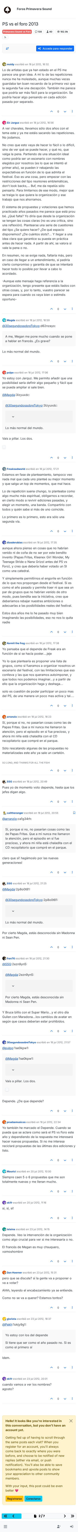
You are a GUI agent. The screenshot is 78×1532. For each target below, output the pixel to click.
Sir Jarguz (13, 122)
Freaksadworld (16, 468)
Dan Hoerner (14, 1272)
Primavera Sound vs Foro (17, 31)
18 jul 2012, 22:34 (50, 1122)
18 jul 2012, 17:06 (38, 372)
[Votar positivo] (51, 111)
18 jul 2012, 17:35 (47, 542)
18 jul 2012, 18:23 (41, 716)
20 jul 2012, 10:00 (41, 1171)
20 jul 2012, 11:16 (36, 1202)
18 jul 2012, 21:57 (60, 1042)
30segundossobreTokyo (21, 1042)
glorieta (11, 1318)
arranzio (12, 716)
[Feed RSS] (5, 37)
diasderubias (15, 542)
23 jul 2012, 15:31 (46, 1272)
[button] (5, 1526)
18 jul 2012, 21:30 (39, 958)
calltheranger (15, 812)
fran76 (11, 958)
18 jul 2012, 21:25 (37, 883)
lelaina (11, 1229)
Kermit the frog (16, 643)
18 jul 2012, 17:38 (49, 643)
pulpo (10, 372)
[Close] (71, 1421)
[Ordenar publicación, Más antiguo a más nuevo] (7, 48)
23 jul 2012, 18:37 (41, 1318)
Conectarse (33, 1498)
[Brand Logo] (9, 9)
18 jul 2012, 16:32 (39, 64)
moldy (10, 64)
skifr (9, 1202)
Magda (11, 320)
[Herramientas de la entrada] (72, 111)
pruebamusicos (16, 1122)
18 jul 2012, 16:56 (44, 122)
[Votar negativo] (65, 111)
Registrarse (14, 1498)
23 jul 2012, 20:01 (37, 1378)
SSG (9, 781)
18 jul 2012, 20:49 (37, 781)
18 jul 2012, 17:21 (49, 468)
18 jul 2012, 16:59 (40, 320)
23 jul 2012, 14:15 (40, 1229)
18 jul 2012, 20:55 (48, 812)
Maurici (11, 1171)
